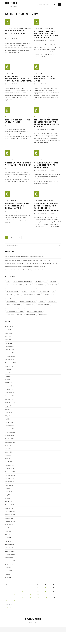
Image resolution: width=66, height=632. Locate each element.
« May (7, 608)
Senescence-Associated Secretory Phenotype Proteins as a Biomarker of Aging (46, 123)
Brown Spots (27, 288)
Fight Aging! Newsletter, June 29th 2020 (17, 121)
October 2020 (9, 558)
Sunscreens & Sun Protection (14, 314)
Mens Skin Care (52, 301)
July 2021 (8, 528)
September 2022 (10, 482)
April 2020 (8, 577)
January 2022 (9, 508)
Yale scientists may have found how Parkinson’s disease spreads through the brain (31, 263)
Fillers (7, 30)
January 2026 (9, 350)
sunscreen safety (30, 314)
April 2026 (8, 340)
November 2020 (10, 554)
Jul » (11, 608)
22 (6, 597)
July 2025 (8, 369)
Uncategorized (12, 200)
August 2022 (9, 485)
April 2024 (8, 419)
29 (6, 601)
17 (22, 594)
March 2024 (9, 422)
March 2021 (8, 541)
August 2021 (9, 525)
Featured (9, 294)
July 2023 (8, 449)
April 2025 (8, 379)
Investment (44, 298)
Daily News (10, 73)
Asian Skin (28, 284)
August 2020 (9, 564)
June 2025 (8, 373)
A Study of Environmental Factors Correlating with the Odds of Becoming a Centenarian (47, 207)
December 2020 (10, 551)
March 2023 (8, 462)
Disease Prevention (49, 288)
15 (6, 594)
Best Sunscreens (40, 284)
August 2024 (9, 406)
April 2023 (8, 459)
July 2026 (8, 330)
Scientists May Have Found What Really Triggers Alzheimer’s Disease (26, 270)
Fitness (38, 294)
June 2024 (8, 412)
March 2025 (9, 383)
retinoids (28, 308)
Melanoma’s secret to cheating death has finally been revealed (25, 267)
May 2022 (8, 495)
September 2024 (10, 402)
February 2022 (9, 505)
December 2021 (10, 511)
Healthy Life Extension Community (15, 298)
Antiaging (9, 284)
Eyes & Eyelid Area (25, 28)
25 (30, 597)
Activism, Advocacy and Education (23, 281)
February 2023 (9, 465)
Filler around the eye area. (15, 35)
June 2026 (8, 333)
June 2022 (8, 492)
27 (46, 597)
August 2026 (9, 327)
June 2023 (8, 452)
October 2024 (9, 399)
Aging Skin (38, 281)
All (45, 281)
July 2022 (8, 488)
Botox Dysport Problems (13, 288)
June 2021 (8, 531)
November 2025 (10, 356)
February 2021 (9, 544)
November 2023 (10, 435)
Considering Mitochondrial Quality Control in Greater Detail (18, 79)
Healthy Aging (48, 294)
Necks (8, 304)
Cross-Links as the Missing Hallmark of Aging (44, 79)
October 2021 (9, 518)
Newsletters (11, 117)
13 (45, 591)
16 (14, 594)
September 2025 (10, 363)
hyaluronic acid (33, 298)
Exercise (33, 291)
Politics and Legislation (43, 304)
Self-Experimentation (40, 308)
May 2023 (8, 455)
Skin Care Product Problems (34, 311)
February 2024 (9, 426)
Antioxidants (19, 284)
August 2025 (9, 366)
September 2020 (10, 561)
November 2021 (10, 515)
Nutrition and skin (28, 304)
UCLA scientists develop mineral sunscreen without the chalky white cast (27, 260)
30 (14, 601)
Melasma (41, 301)
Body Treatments (52, 284)
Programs (19, 308)
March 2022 (8, 502)
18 (30, 594)
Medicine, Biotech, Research (46, 28)
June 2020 (8, 571)
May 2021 (8, 535)
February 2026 (9, 346)
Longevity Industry (11, 301)
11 (29, 591)
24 (22, 597)
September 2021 (10, 521)
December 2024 (10, 393)
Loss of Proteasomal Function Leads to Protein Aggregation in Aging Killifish (46, 34)
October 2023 (9, 439)
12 (37, 591)
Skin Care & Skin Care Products (15, 311)
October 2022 (9, 478)
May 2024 (8, 416)
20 (46, 594)
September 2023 (10, 442)
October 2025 (9, 360)
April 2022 (8, 498)
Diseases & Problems (12, 291)
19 (38, 594)
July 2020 (8, 568)
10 (22, 591)
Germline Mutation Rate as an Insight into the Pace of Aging (46, 165)
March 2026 (9, 343)
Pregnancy (10, 308)
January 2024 (9, 429)
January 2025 (9, 389)
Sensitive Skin (53, 308)
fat (53, 291)
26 (38, 597)
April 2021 (8, 538)
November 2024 (10, 396)
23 (14, 597)
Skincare (13, 3)
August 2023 (9, 445)
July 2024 (8, 409)
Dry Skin (24, 291)
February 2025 (9, 386)
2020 (8, 28)
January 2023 (9, 468)
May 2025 (8, 376)
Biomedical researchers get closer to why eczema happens (17, 206)
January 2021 (9, 548)
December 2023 (10, 432)
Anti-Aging (15, 28)
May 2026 (8, 336)
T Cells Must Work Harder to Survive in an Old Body (18, 164)
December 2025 (10, 353)
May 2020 (8, 574)
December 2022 (10, 472)
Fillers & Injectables (17, 30)
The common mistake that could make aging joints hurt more (24, 257)
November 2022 (10, 475)
